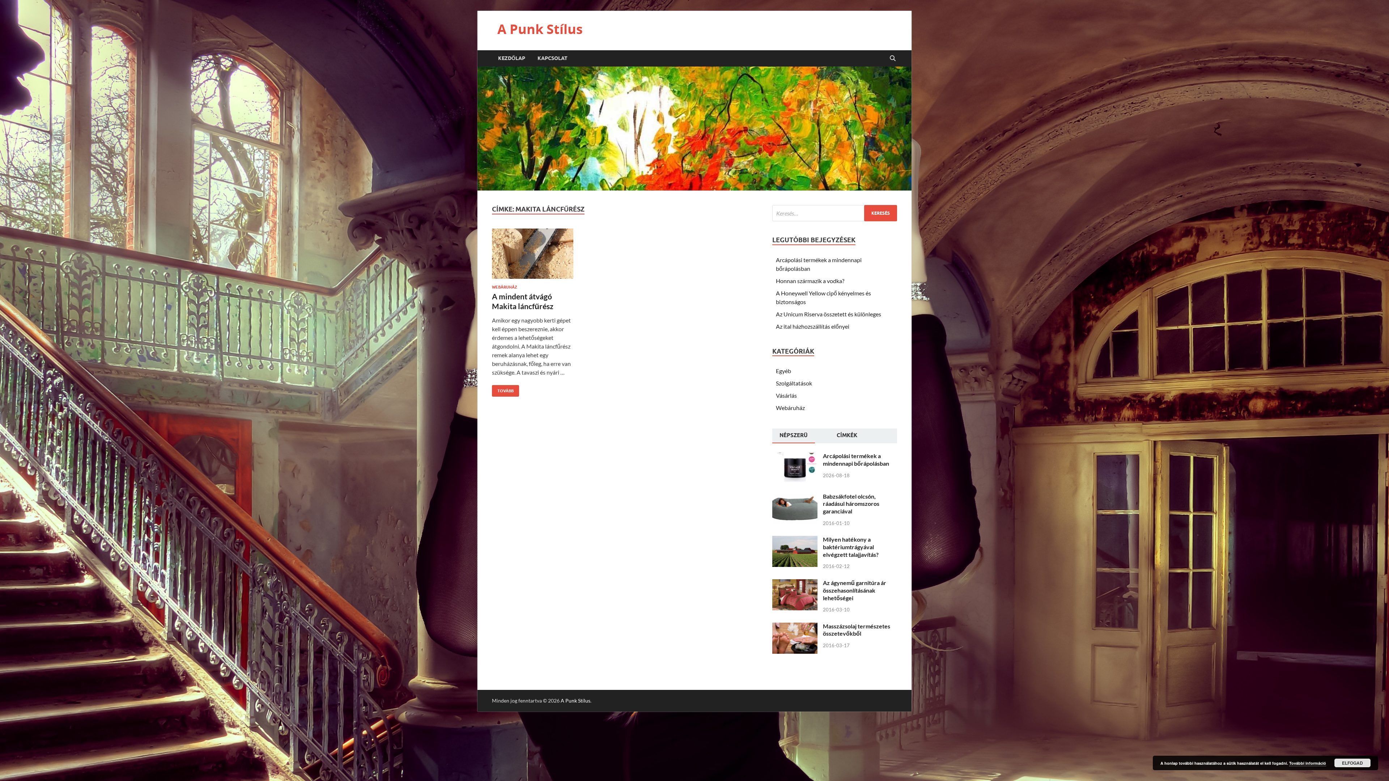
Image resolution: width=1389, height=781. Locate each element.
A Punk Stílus (540, 29)
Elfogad (1352, 763)
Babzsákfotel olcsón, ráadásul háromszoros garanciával (851, 504)
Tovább (503, 389)
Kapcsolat (553, 58)
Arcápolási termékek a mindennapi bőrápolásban (856, 459)
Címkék (847, 435)
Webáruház (504, 287)
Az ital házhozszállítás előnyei (812, 326)
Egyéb (783, 370)
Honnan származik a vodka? (810, 280)
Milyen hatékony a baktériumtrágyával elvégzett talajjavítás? (851, 547)
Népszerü (794, 435)
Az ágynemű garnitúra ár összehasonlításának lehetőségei (854, 590)
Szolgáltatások (794, 383)
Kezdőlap (511, 58)
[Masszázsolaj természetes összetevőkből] (794, 626)
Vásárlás (786, 395)
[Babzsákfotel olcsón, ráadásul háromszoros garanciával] (794, 497)
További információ (1307, 763)
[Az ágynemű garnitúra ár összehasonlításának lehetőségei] (794, 583)
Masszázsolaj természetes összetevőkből (856, 630)
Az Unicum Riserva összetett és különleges (828, 314)
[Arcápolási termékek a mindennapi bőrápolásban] (794, 456)
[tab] (793, 436)
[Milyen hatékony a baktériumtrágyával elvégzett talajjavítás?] (794, 540)
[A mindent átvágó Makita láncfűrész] (532, 257)
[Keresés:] (834, 213)
